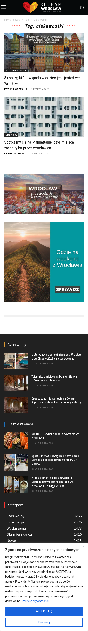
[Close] (83, 546)
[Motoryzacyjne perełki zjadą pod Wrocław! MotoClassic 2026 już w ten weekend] (16, 361)
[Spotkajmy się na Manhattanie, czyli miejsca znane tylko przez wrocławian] (44, 117)
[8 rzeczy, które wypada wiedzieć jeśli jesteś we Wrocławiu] (44, 53)
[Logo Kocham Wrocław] (44, 7)
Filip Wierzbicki (14, 153)
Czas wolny (11, 134)
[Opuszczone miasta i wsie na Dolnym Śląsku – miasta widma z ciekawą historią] (16, 405)
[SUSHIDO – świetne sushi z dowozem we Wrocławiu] (16, 440)
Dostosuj (44, 622)
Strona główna (12, 19)
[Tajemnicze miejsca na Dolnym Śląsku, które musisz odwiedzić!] (16, 383)
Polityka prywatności (35, 601)
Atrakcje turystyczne (15, 70)
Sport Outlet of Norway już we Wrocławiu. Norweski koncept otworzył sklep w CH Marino (55, 460)
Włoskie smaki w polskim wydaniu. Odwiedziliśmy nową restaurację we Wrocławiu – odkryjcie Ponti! (52, 481)
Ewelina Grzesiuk (15, 89)
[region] (44, 587)
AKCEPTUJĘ (44, 611)
